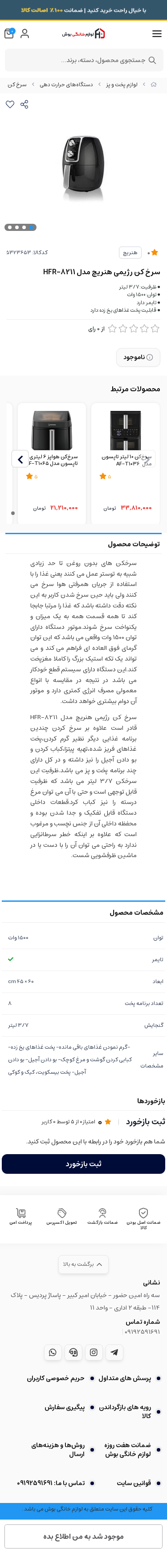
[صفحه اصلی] (154, 84)
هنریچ (130, 252)
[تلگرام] (114, 1352)
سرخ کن (17, 84)
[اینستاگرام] (94, 1352)
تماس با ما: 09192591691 (51, 1483)
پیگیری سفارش (65, 1407)
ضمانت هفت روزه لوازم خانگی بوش (127, 1450)
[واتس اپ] (53, 1352)
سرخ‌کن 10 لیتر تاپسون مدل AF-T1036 (127, 461)
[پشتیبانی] (73, 1352)
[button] (20, 459)
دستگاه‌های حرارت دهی (66, 84)
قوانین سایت (134, 1483)
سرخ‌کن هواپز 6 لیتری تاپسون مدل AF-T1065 (52, 461)
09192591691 (142, 1332)
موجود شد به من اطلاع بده (83, 1536)
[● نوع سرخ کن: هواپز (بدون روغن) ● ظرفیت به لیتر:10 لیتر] (125, 429)
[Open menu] (157, 34)
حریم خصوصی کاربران (56, 1378)
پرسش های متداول (124, 1378)
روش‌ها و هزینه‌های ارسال (58, 1450)
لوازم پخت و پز (122, 84)
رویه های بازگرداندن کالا (125, 1412)
